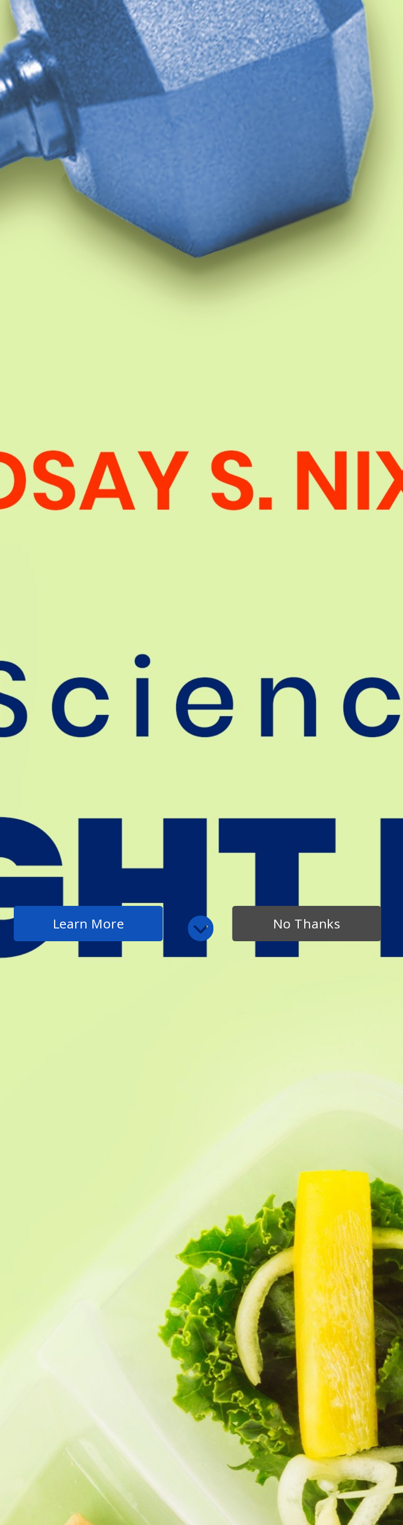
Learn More (88, 923)
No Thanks (307, 923)
